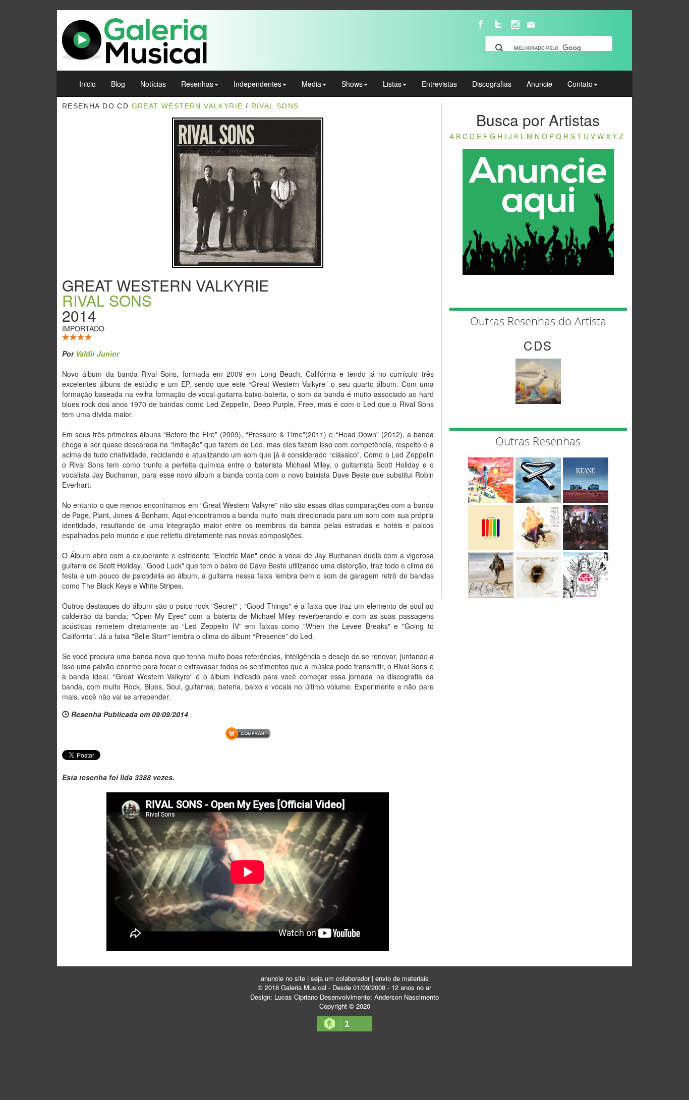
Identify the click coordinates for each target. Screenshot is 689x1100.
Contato (580, 84)
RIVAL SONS (107, 300)
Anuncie (539, 84)
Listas (392, 84)
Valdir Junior (97, 354)
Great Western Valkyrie (187, 106)
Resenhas (197, 84)
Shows (352, 84)
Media (311, 84)
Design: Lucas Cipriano (284, 997)
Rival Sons (275, 106)
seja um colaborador (340, 978)
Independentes (257, 84)
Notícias (153, 84)
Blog (118, 84)
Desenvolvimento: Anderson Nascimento (379, 997)
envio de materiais (402, 978)
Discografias (491, 84)
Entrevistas (439, 84)
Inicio (87, 84)
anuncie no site (283, 978)
